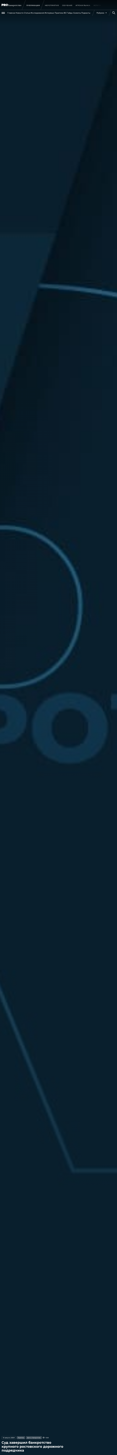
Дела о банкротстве (34, 1438)
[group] (52, 5)
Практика (21, 1438)
